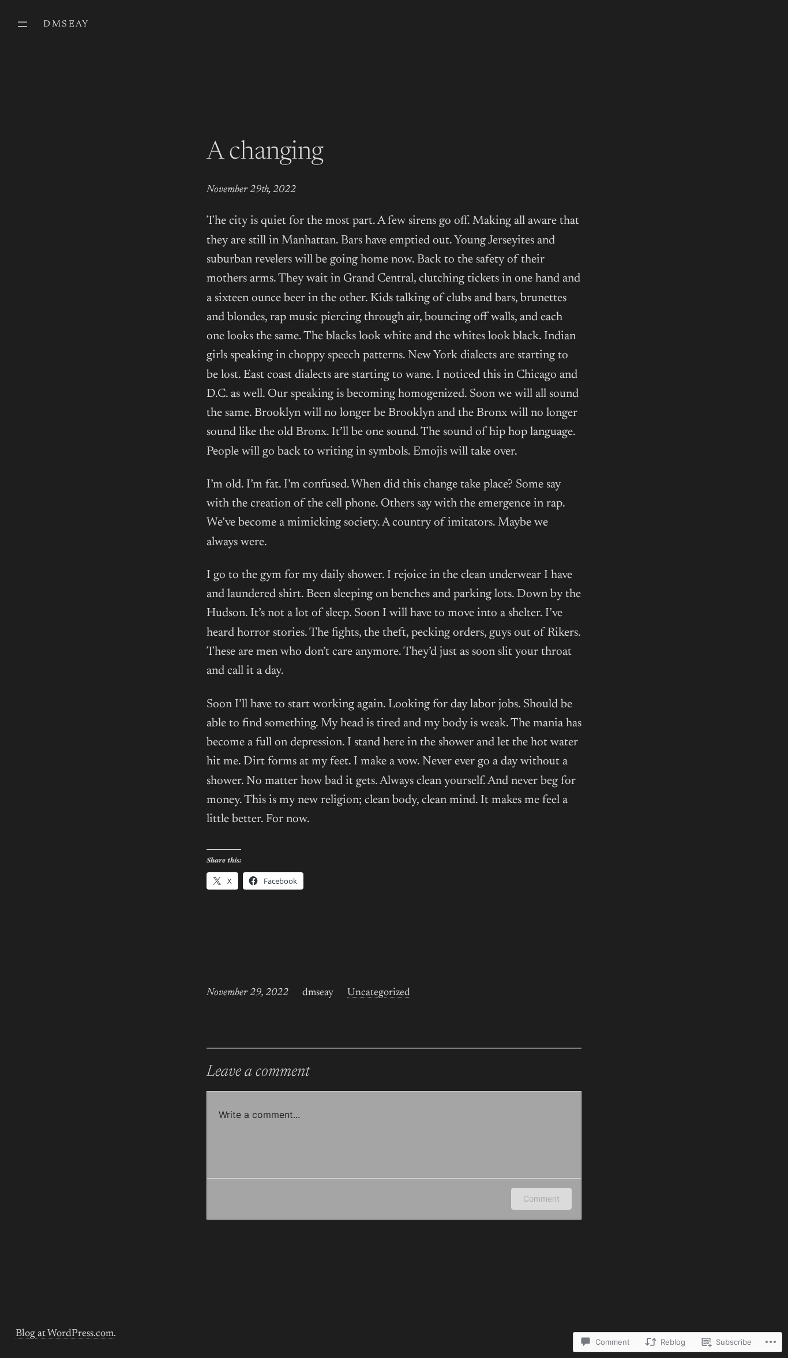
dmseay (66, 24)
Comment (541, 1198)
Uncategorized (378, 993)
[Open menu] (22, 24)
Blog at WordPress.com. (66, 1334)
